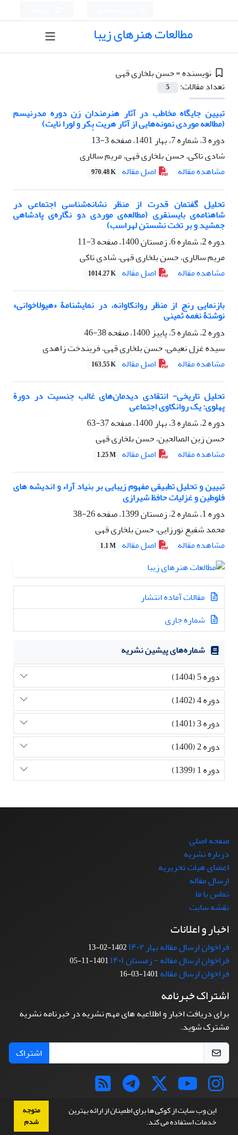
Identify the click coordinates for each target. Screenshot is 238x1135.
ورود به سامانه (117, 10)
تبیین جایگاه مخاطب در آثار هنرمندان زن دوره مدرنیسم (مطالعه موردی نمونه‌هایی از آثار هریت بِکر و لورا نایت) (119, 118)
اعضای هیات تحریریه (193, 867)
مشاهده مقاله (201, 171)
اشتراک (29, 1053)
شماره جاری (185, 620)
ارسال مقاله (209, 880)
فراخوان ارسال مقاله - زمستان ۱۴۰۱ (169, 960)
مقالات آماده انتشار (173, 597)
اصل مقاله (124, 171)
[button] (143, 1123)
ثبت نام (41, 10)
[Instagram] (216, 1087)
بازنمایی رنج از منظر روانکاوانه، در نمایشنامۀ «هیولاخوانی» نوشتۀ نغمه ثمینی (119, 310)
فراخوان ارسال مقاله (194, 973)
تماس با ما (212, 893)
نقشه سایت (209, 907)
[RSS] (103, 1087)
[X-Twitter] (159, 1087)
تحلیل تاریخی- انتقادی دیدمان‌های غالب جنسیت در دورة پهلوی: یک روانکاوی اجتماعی (119, 401)
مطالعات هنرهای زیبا (143, 34)
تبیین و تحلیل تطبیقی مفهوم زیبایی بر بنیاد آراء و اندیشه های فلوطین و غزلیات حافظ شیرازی (119, 491)
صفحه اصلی (209, 840)
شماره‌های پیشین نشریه (163, 650)
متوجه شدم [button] (31, 1115)
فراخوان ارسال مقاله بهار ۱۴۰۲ (178, 947)
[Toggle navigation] (50, 37)
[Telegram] (131, 1087)
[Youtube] (187, 1087)
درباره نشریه (206, 854)
